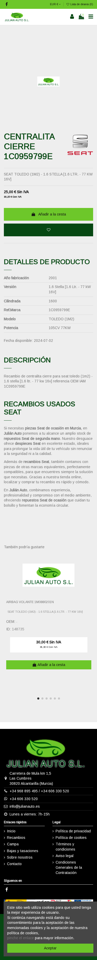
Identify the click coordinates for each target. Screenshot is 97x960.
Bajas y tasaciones (22, 851)
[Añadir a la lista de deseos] (48, 230)
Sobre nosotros (20, 857)
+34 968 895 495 (24, 791)
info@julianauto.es (25, 806)
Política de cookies (71, 837)
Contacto (14, 864)
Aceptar (50, 948)
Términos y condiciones (65, 846)
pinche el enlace (20, 938)
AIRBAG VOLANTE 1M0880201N (30, 602)
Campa (13, 844)
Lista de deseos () (81, 4)
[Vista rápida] (89, 569)
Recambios (16, 837)
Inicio (11, 831)
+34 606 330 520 (55, 791)
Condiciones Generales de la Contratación (69, 867)
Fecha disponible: (18, 340)
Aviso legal (64, 856)
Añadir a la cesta (52, 214)
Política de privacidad (73, 831)
